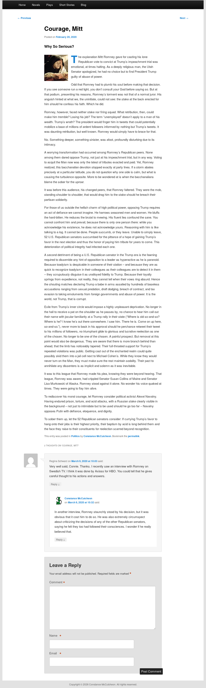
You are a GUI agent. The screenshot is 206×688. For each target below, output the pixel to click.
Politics (75, 436)
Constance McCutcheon (97, 436)
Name (55, 636)
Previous (24, 18)
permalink (133, 436)
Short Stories (67, 5)
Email (55, 654)
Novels (36, 5)
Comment (57, 583)
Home (22, 5)
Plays (49, 5)
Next (184, 18)
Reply (55, 484)
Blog (83, 5)
